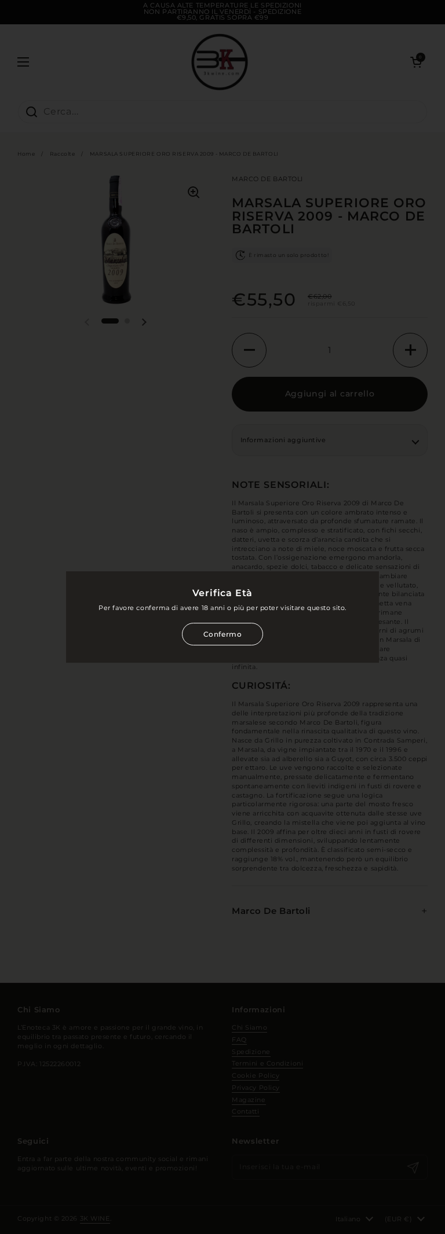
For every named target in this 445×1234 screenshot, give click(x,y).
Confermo (222, 634)
